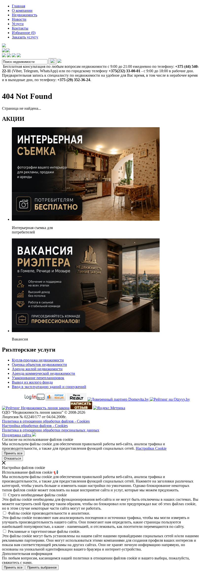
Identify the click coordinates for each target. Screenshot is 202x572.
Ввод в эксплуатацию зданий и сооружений (49, 387)
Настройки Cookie (151, 448)
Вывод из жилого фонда (32, 382)
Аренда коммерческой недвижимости (43, 373)
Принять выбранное (42, 567)
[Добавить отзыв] (81, 408)
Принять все (13, 453)
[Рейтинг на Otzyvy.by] (170, 399)
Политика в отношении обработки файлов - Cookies (46, 421)
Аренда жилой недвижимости (37, 369)
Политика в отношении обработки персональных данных (50, 430)
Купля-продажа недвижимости (38, 360)
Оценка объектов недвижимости (39, 364)
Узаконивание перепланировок (38, 378)
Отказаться (12, 458)
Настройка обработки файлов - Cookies (35, 426)
